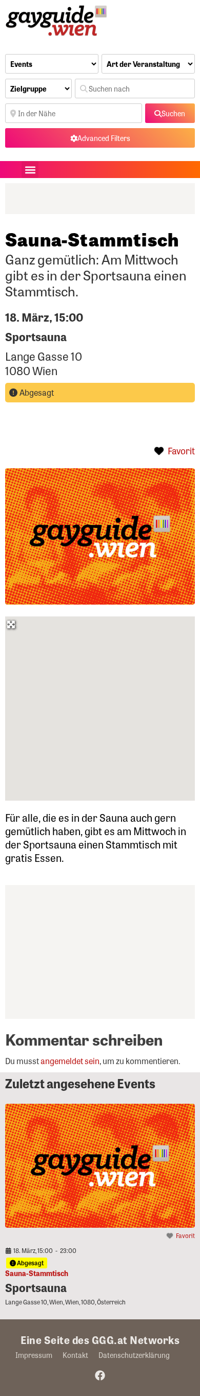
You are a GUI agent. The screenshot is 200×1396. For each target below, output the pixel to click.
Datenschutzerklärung (134, 1355)
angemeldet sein (70, 1061)
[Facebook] (100, 1375)
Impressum (33, 1355)
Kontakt (75, 1355)
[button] (30, 169)
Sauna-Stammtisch (36, 1273)
